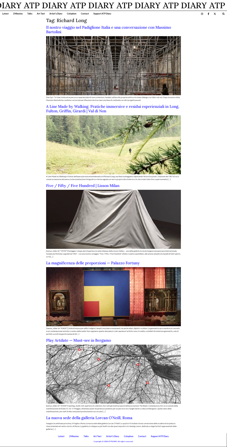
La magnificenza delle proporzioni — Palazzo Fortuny (93, 263)
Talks (29, 13)
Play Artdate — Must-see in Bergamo (78, 340)
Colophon (71, 13)
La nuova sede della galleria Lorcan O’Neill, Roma (89, 417)
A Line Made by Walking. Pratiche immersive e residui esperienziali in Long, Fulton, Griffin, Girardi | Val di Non (112, 108)
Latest (5, 13)
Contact (85, 13)
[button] (223, 14)
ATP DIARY (32, 5)
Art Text (41, 13)
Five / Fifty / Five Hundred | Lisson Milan (82, 185)
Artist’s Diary (55, 13)
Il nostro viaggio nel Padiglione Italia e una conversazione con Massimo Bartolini (108, 29)
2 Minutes (18, 13)
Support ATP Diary (102, 13)
